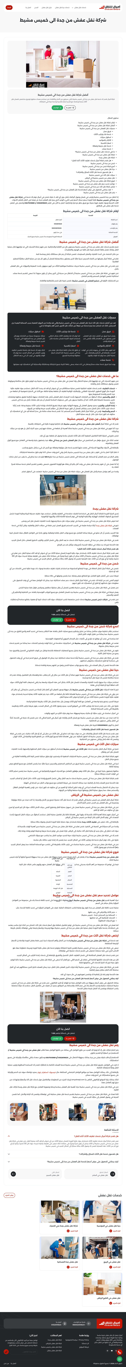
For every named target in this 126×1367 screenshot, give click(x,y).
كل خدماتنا (85, 1343)
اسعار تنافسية (106, 143)
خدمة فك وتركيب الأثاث (102, 134)
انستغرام (45, 1072)
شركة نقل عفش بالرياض (54, 1343)
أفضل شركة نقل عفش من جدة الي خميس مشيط (96, 126)
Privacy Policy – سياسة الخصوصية (77, 1340)
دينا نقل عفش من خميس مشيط (102, 169)
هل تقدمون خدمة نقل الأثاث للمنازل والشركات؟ (93, 172)
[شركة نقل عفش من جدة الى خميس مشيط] (107, 1112)
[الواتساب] (119, 1359)
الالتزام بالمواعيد (105, 140)
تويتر (39, 1072)
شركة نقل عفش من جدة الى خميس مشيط (99, 155)
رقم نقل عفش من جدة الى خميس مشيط (99, 193)
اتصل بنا (13, 1363)
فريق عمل (107, 131)
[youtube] (112, 1351)
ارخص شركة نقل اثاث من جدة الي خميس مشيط (97, 187)
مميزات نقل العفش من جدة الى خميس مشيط (97, 128)
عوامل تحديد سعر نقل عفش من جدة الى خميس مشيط (94, 184)
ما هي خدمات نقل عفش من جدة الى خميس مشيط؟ (95, 152)
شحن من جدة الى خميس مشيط (103, 163)
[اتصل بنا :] (119, 1352)
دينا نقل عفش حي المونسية (108, 1226)
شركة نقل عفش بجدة (107, 158)
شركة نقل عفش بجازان (54, 1350)
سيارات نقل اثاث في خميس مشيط (102, 175)
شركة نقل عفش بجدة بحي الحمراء (64, 1226)
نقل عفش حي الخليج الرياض (108, 1298)
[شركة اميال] (109, 7)
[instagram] (107, 1351)
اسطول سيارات (105, 137)
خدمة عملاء (106, 149)
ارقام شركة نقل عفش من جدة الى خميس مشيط (96, 123)
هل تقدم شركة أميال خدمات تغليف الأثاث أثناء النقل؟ (91, 161)
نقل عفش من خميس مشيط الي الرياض (100, 178)
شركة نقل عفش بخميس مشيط (51, 1347)
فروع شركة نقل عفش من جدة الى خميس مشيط (96, 181)
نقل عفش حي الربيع (112, 1262)
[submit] (6, 1351)
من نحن (6, 1363)
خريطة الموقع (84, 1347)
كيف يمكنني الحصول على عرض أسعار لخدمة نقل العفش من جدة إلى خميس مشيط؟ (79, 190)
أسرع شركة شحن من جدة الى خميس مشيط (99, 166)
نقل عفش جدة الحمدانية (67, 1262)
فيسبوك (52, 1072)
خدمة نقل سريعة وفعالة (102, 146)
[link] (70, 620)
